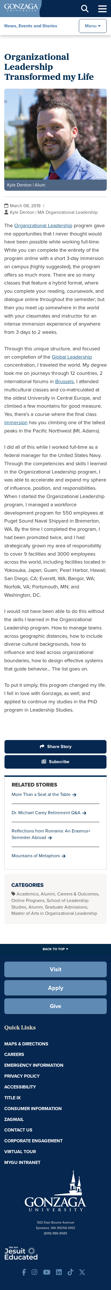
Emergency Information (33, 1065)
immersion (16, 422)
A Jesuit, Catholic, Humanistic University (38, 1253)
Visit (55, 969)
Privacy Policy (22, 1076)
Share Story (59, 746)
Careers (14, 1054)
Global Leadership (72, 357)
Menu (90, 26)
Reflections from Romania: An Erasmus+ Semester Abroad (51, 834)
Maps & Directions (26, 1044)
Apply (55, 988)
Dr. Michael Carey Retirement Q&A (46, 812)
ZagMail (14, 1119)
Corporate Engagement (33, 1140)
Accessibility (20, 1087)
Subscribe (59, 761)
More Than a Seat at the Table (41, 794)
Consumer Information (33, 1108)
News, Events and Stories (30, 26)
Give (55, 1006)
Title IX (12, 1097)
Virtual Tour (20, 1151)
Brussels (64, 381)
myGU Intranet (22, 1162)
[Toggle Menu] (102, 9)
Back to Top (54, 949)
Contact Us (18, 1130)
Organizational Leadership (43, 225)
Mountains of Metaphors (36, 855)
